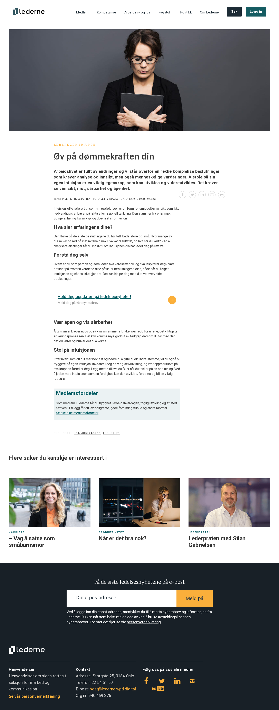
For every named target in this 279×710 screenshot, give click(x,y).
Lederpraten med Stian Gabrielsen (217, 541)
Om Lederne (209, 12)
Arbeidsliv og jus (137, 12)
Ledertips (111, 433)
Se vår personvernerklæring (34, 696)
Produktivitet (111, 532)
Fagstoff (165, 12)
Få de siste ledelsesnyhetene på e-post (139, 582)
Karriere (17, 532)
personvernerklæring (144, 622)
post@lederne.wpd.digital (113, 689)
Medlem (82, 12)
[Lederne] (29, 11)
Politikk (186, 12)
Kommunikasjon (87, 433)
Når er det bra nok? (122, 538)
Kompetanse (106, 12)
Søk (234, 11)
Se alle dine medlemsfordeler (77, 413)
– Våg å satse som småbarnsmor (32, 541)
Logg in (256, 11)
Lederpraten (200, 532)
